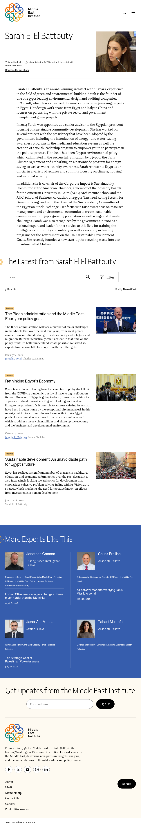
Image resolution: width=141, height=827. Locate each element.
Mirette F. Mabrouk (16, 436)
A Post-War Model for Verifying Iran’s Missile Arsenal (100, 592)
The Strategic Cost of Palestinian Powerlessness (22, 660)
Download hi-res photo (17, 70)
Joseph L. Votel (13, 358)
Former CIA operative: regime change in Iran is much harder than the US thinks (34, 596)
